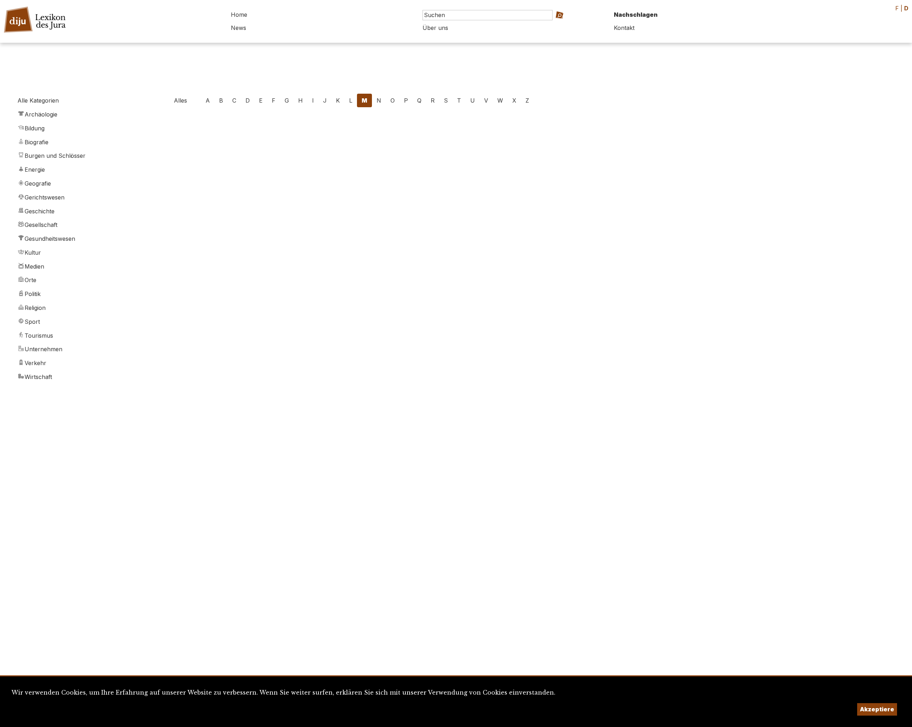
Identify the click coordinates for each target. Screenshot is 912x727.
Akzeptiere (877, 709)
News (238, 27)
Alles (180, 100)
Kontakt (624, 27)
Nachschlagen (636, 14)
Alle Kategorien (38, 100)
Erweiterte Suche (560, 25)
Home (239, 14)
